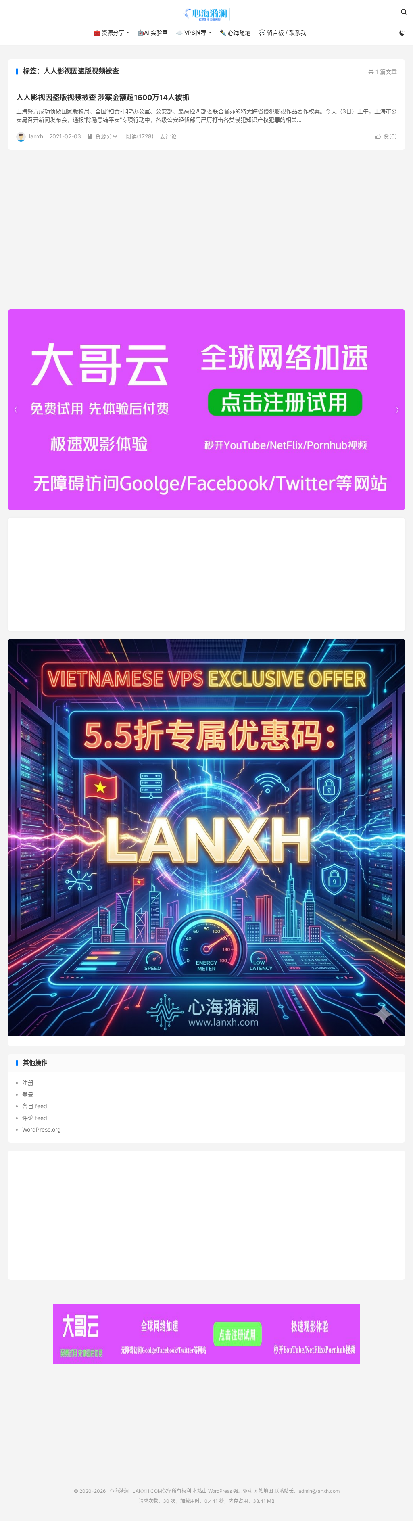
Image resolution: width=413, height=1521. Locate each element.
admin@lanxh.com (319, 1491)
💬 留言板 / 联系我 (282, 32)
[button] (397, 410)
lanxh (36, 136)
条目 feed (34, 1106)
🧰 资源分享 (108, 32)
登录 (27, 1094)
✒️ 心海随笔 (234, 32)
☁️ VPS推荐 (191, 32)
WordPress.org (41, 1129)
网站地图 (263, 1491)
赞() (386, 136)
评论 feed (34, 1117)
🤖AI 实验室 (152, 32)
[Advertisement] (206, 574)
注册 (27, 1082)
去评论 (168, 136)
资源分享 (102, 136)
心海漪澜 (206, 14)
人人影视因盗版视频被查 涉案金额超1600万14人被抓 (103, 97)
